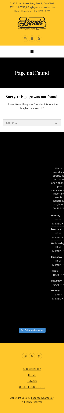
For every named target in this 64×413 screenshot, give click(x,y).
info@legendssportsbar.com (40, 7)
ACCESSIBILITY (32, 368)
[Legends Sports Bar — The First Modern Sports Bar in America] (32, 23)
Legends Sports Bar (42, 397)
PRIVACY (32, 380)
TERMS (32, 374)
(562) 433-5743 (17, 7)
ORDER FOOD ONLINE (32, 386)
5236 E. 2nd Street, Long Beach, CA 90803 (32, 3)
